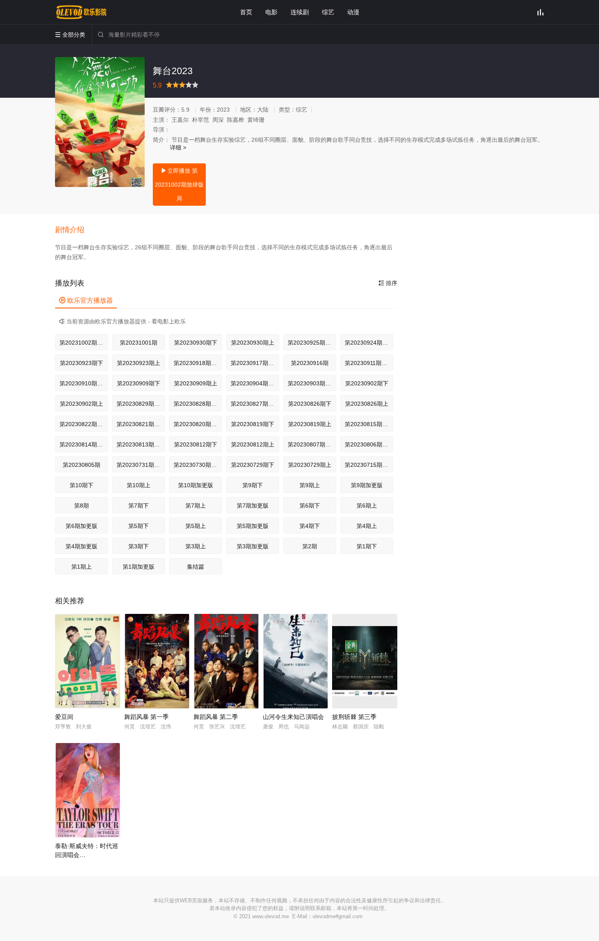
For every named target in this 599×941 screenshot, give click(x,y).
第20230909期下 (138, 383)
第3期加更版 (253, 546)
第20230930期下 (195, 342)
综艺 (328, 12)
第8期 (81, 505)
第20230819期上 (309, 424)
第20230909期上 (195, 383)
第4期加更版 (81, 546)
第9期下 (252, 485)
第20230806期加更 (369, 444)
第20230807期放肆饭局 (312, 444)
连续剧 (300, 12)
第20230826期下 (309, 403)
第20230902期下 (366, 383)
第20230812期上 (252, 444)
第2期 (309, 546)
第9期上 (310, 485)
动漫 (353, 12)
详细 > (178, 147)
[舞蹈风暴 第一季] (156, 661)
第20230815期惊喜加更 (369, 424)
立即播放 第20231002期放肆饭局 (179, 184)
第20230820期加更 (198, 424)
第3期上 (195, 546)
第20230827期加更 (255, 403)
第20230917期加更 (255, 363)
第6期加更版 (81, 526)
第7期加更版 (253, 505)
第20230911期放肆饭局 (369, 363)
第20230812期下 (195, 444)
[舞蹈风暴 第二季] (226, 661)
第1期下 (367, 546)
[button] (73, 230)
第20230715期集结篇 (369, 465)
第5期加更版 (253, 526)
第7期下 (138, 505)
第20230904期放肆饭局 (255, 383)
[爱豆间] (87, 661)
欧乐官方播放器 (86, 300)
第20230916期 (309, 363)
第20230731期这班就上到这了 (141, 465)
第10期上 (138, 485)
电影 (271, 12)
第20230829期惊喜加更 (141, 403)
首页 (246, 12)
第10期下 (81, 485)
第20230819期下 (252, 424)
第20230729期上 (309, 465)
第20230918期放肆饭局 (198, 363)
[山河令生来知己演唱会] (295, 661)
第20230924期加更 (369, 342)
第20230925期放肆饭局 (312, 342)
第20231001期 (138, 342)
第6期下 (310, 505)
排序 (388, 283)
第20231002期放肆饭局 (83, 342)
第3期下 (138, 546)
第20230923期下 (81, 363)
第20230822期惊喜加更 (83, 424)
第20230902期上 (81, 403)
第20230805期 (81, 465)
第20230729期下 (252, 465)
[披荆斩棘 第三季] (364, 661)
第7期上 (195, 505)
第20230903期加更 (312, 383)
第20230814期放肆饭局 (83, 444)
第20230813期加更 (141, 444)
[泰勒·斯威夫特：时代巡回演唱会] (87, 790)
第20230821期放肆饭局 (141, 424)
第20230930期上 (252, 342)
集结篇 (195, 566)
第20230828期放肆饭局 (198, 403)
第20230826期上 (366, 403)
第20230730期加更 (198, 465)
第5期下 (138, 526)
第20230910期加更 (83, 383)
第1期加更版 (138, 566)
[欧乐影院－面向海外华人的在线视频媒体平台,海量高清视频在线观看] (81, 12)
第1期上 (81, 566)
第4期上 (367, 526)
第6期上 (367, 505)
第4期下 (310, 526)
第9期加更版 (367, 485)
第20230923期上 (138, 363)
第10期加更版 (195, 485)
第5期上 (195, 526)
